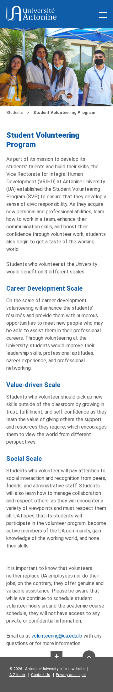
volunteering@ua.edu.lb (56, 636)
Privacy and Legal (71, 675)
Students (15, 112)
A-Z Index (17, 675)
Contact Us (40, 675)
